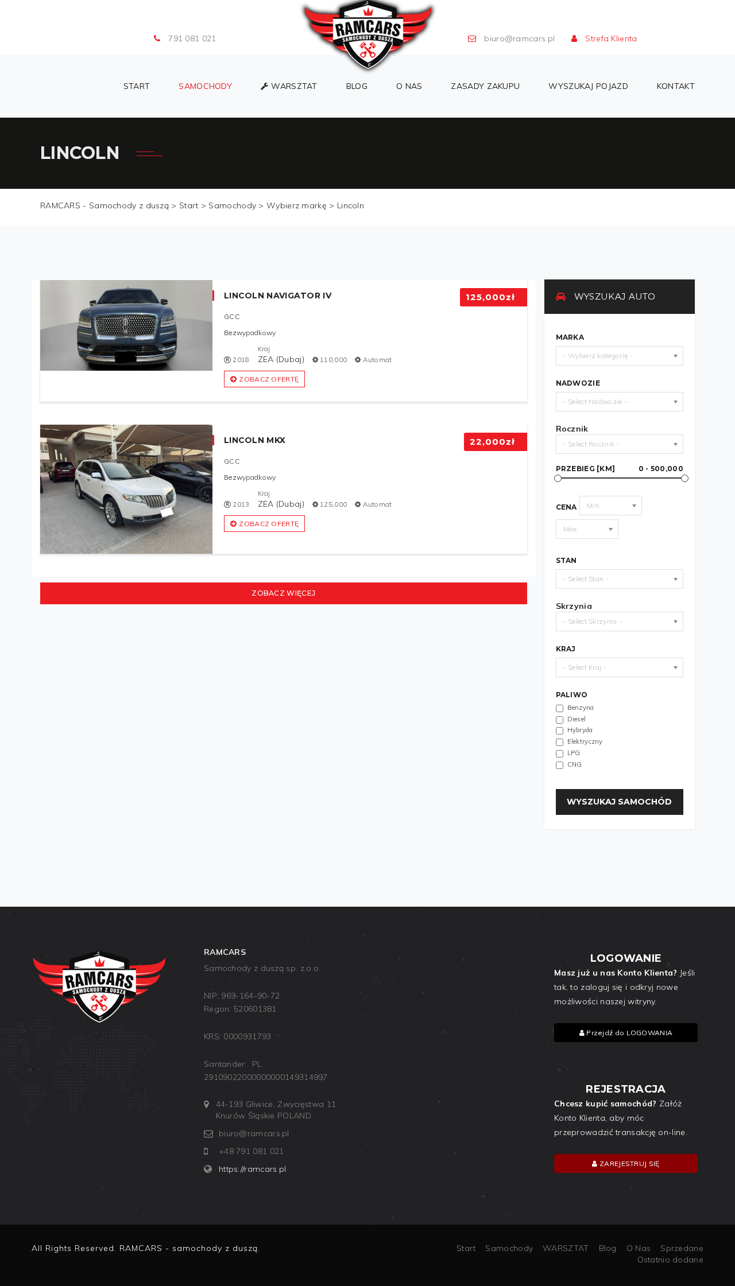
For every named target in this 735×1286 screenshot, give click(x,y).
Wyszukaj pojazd (588, 86)
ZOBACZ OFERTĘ (269, 379)
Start (136, 86)
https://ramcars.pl (252, 1169)
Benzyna (580, 708)
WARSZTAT (294, 86)
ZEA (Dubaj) (281, 359)
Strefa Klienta (611, 38)
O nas (409, 86)
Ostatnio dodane (670, 1259)
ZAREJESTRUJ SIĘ (629, 1163)
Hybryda (580, 730)
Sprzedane (681, 1248)
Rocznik (572, 429)
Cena (566, 507)
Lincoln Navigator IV (277, 295)
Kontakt (676, 86)
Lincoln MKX (254, 440)
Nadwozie (578, 383)
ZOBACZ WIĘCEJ (283, 593)
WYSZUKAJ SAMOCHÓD (619, 802)
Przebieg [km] (620, 468)
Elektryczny (585, 741)
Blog (357, 86)
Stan (566, 560)
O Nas (638, 1248)
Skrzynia (574, 606)
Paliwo (572, 694)
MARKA (570, 337)
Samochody (205, 86)
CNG (574, 764)
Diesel (576, 719)
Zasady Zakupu (485, 86)
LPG (574, 753)
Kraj (566, 649)
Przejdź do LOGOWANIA (628, 1032)
